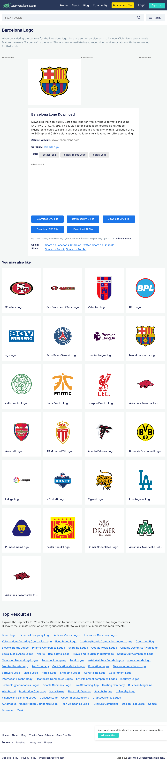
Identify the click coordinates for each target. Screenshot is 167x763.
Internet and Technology (17, 678)
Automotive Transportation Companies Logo (30, 703)
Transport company (54, 660)
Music (20, 710)
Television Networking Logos (20, 660)
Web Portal (9, 691)
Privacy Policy (28, 757)
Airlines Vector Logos (67, 635)
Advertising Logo (95, 672)
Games (152, 703)
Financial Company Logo (35, 635)
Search (140, 18)
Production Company (32, 691)
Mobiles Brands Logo (15, 666)
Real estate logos (58, 653)
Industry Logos (129, 678)
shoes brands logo (139, 660)
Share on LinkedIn (103, 245)
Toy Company (40, 666)
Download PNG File (83, 218)
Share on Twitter (80, 245)
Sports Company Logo (57, 685)
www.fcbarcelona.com (65, 140)
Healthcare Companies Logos (54, 678)
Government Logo (120, 672)
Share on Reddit (55, 249)
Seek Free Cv (63, 735)
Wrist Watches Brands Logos (106, 660)
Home (64, 5)
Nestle (41, 653)
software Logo (11, 672)
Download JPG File (118, 218)
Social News (56, 691)
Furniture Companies (105, 703)
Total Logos (77, 660)
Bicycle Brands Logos (15, 647)
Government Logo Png (75, 697)
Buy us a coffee (122, 5)
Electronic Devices (79, 691)
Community (100, 5)
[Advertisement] (15, 108)
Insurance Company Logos (101, 635)
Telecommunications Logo (129, 666)
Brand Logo (51, 147)
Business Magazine (140, 685)
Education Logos (98, 666)
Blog (86, 5)
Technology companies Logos (20, 685)
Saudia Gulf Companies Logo (135, 653)
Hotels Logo (49, 672)
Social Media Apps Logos (17, 653)
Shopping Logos (70, 672)
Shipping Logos (78, 647)
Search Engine (103, 691)
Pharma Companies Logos (48, 647)
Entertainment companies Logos (96, 678)
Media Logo (30, 672)
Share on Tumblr (76, 249)
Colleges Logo (49, 697)
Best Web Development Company (146, 757)
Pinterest (48, 742)
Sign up (156, 5)
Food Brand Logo (65, 641)
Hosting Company (113, 685)
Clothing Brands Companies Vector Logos (106, 641)
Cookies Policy (10, 757)
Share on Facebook (57, 245)
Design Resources (133, 703)
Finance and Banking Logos (19, 697)
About (75, 5)
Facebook (21, 742)
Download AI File (83, 229)
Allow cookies (108, 735)
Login (141, 5)
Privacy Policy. (124, 238)
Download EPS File (47, 229)
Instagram (35, 742)
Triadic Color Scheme (41, 735)
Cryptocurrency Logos (107, 697)
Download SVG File (47, 218)
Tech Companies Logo (75, 703)
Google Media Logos (104, 647)
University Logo (125, 691)
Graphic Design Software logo (139, 647)
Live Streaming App (87, 685)
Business (7, 710)
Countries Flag (145, 641)
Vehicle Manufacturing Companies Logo (27, 641)
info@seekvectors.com (51, 757)
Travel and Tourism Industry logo (93, 653)
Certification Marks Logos (68, 666)
